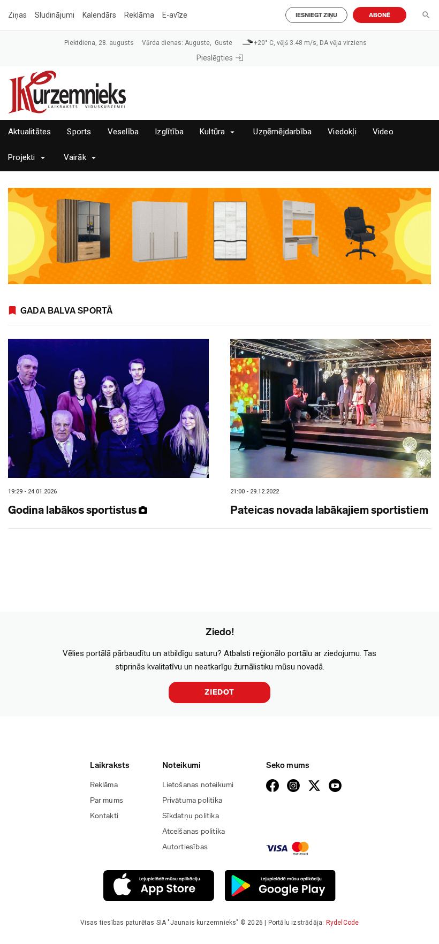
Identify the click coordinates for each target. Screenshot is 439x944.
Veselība (123, 131)
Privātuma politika (192, 800)
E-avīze (174, 15)
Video (383, 131)
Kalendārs (99, 15)
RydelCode (342, 922)
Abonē (379, 15)
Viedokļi (342, 131)
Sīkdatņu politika (190, 815)
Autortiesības (185, 846)
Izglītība (169, 131)
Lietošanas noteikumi (198, 784)
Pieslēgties (214, 58)
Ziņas (17, 15)
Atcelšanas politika (193, 831)
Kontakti (104, 815)
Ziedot (219, 692)
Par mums (107, 800)
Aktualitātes (29, 131)
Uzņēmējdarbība (282, 131)
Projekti (21, 157)
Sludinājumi (54, 15)
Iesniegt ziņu (316, 15)
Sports (79, 131)
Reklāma (139, 15)
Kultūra (212, 131)
